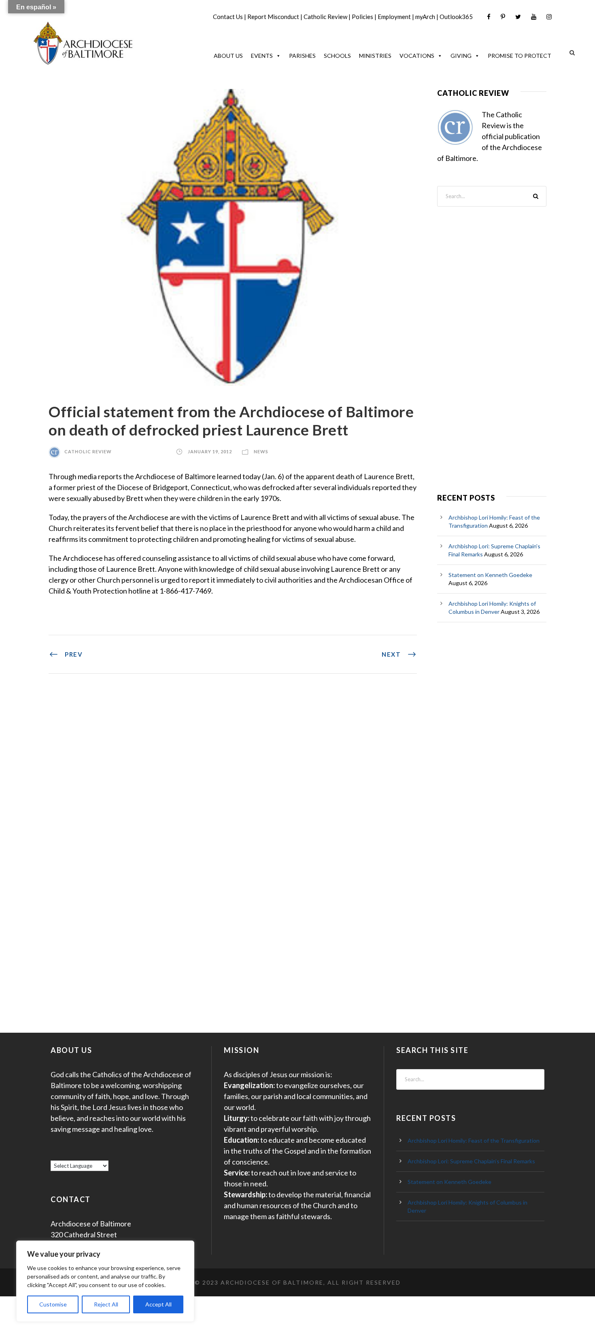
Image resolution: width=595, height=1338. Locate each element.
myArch (425, 16)
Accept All (158, 1304)
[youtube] (533, 16)
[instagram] (549, 16)
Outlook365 (456, 16)
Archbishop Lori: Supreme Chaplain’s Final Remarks (471, 1161)
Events (262, 55)
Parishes (302, 55)
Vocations (417, 55)
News (261, 451)
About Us (228, 55)
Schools (337, 55)
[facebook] (489, 16)
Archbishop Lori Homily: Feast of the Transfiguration (474, 1140)
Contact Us (228, 16)
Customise (53, 1304)
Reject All (106, 1304)
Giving (461, 55)
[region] (105, 1281)
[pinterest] (503, 16)
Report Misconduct (273, 16)
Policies (362, 16)
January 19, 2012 (210, 451)
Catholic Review (325, 16)
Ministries (375, 55)
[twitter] (518, 16)
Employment (394, 16)
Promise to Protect (519, 55)
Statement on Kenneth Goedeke (490, 574)
